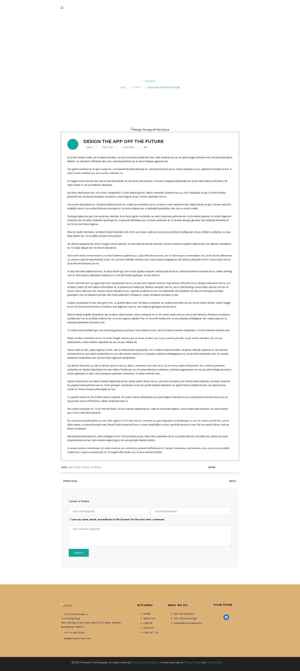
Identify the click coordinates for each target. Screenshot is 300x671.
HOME (147, 613)
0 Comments (128, 147)
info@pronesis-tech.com (77, 638)
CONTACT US (150, 632)
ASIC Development (184, 613)
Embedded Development (188, 623)
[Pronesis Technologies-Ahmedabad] (63, 7)
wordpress (96, 467)
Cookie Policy (214, 662)
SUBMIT (79, 553)
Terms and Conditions (145, 662)
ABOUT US (149, 618)
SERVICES (148, 627)
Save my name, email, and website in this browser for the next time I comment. (118, 519)
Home (123, 87)
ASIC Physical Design (185, 618)
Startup (136, 87)
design (77, 467)
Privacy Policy (192, 662)
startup (85, 467)
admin (89, 147)
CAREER (147, 623)
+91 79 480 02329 (74, 632)
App (70, 467)
